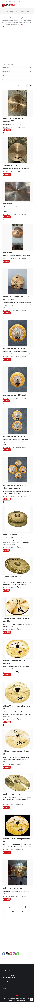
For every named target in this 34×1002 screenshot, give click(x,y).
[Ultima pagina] (30, 85)
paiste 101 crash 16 (11, 794)
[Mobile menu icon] (30, 5)
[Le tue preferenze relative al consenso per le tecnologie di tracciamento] (31, 999)
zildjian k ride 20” (10, 165)
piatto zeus (7, 252)
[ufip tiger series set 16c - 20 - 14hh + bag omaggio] (17, 482)
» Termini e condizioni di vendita (9, 977)
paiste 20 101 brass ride (13, 577)
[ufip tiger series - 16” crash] (17, 392)
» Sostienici (4, 988)
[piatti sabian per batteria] (17, 885)
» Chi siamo (4, 968)
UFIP (22, 911)
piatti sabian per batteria (13, 888)
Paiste (13, 911)
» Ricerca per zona (6, 972)
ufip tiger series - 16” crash (14, 395)
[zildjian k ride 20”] (17, 162)
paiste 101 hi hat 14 (11, 535)
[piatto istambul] (17, 200)
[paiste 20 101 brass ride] (17, 573)
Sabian (4, 914)
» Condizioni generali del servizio (10, 976)
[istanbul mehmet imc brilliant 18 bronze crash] (17, 293)
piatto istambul (9, 203)
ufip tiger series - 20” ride (14, 348)
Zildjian (4, 911)
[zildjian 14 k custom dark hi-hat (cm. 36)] (17, 615)
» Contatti (4, 987)
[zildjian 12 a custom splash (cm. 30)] (17, 835)
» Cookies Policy (5, 983)
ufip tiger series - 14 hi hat (14, 436)
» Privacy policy (5, 981)
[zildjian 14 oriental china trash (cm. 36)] (17, 657)
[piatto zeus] (17, 249)
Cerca (26, 1)
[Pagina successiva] (27, 85)
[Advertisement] (17, 46)
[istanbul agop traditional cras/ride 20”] (17, 115)
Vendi (9, 1)
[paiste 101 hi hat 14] (17, 531)
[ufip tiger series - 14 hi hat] (17, 433)
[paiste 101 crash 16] (17, 791)
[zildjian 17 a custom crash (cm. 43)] (17, 748)
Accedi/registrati (18, 1)
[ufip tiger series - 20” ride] (17, 345)
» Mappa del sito (6, 970)
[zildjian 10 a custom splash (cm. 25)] (17, 702)
